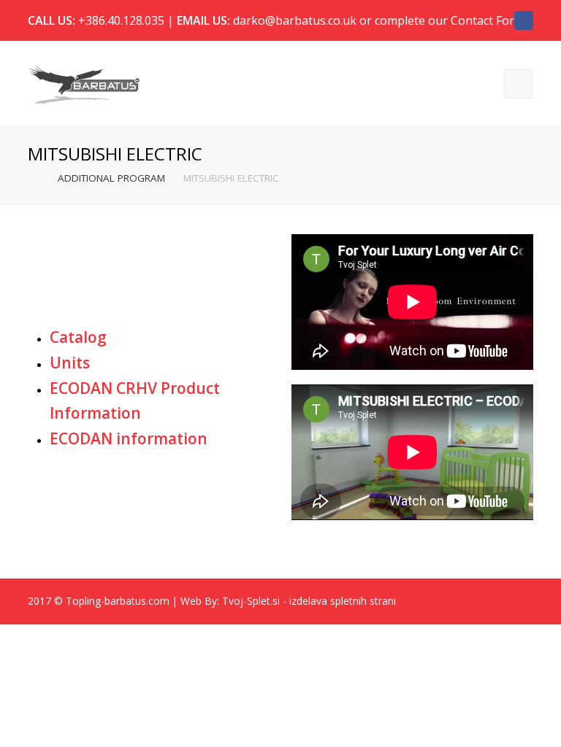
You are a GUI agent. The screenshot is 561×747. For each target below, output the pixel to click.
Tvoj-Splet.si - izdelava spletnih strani (309, 601)
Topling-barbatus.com (117, 601)
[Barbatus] (84, 82)
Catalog (78, 337)
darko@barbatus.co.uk (294, 20)
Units (70, 362)
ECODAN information (128, 438)
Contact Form (487, 20)
